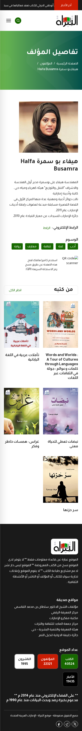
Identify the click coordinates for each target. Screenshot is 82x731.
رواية (17, 246)
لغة (60, 246)
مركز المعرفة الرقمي (64, 612)
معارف (32, 246)
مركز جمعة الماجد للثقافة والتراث (56, 623)
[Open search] (18, 20)
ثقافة (47, 246)
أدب (73, 246)
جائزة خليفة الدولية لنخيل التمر (58, 635)
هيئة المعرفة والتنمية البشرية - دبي (54, 629)
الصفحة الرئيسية (67, 63)
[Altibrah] (67, 20)
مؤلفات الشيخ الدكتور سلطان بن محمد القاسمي (46, 606)
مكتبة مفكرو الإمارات (63, 618)
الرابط (46, 228)
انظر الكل (15, 290)
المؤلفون (46, 63)
